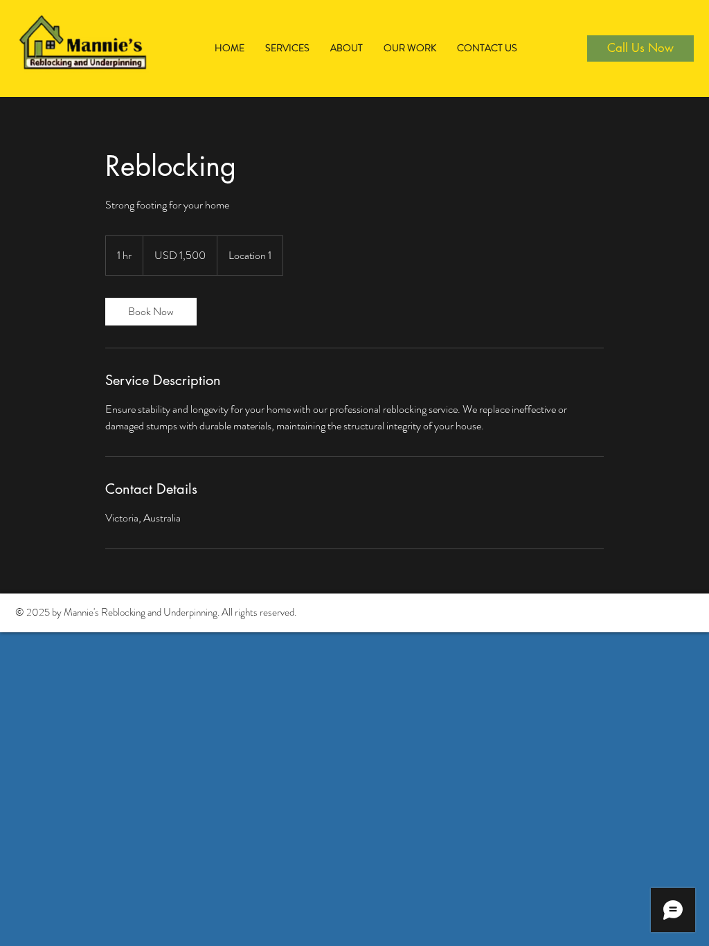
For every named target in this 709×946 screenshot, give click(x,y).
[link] (151, 311)
